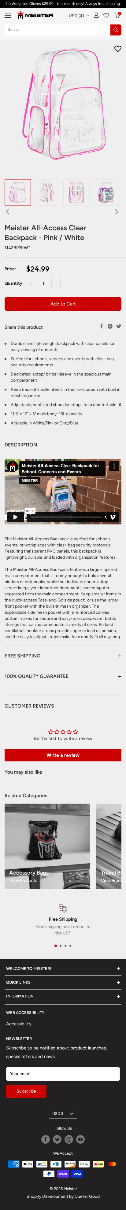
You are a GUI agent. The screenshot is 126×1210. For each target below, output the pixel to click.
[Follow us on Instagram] (69, 1139)
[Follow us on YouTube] (80, 1139)
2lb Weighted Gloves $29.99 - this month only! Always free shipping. (63, 4)
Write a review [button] (63, 755)
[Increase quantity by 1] (56, 283)
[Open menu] (8, 15)
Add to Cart (63, 304)
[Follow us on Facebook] (45, 1139)
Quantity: (14, 283)
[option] (18, 192)
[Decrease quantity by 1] (30, 283)
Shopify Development (47, 1196)
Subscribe (26, 1091)
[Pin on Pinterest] (110, 326)
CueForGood (87, 1196)
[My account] (96, 15)
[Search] (115, 29)
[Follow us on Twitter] (57, 1139)
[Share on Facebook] (101, 326)
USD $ (57, 1113)
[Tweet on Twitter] (118, 326)
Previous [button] (8, 212)
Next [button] (117, 212)
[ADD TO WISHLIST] (117, 49)
